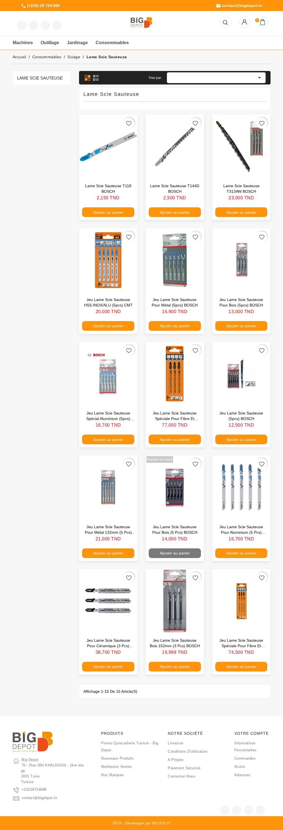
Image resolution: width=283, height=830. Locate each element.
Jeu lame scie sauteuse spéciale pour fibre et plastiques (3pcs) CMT (174, 418)
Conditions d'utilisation (187, 751)
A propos (176, 760)
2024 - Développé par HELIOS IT (141, 823)
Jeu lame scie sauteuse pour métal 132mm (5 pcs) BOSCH (108, 532)
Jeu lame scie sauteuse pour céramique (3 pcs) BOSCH (108, 646)
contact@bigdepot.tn (239, 5)
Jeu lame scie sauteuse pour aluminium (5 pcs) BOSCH (241, 532)
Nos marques (112, 775)
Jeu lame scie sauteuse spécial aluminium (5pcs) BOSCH (108, 418)
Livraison (176, 743)
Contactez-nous (181, 776)
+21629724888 (34, 789)
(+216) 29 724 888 (40, 5)
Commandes (245, 758)
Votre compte (251, 733)
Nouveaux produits (117, 758)
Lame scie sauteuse (40, 78)
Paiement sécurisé (184, 768)
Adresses (242, 775)
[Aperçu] (127, 171)
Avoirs (239, 767)
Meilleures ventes (116, 767)
